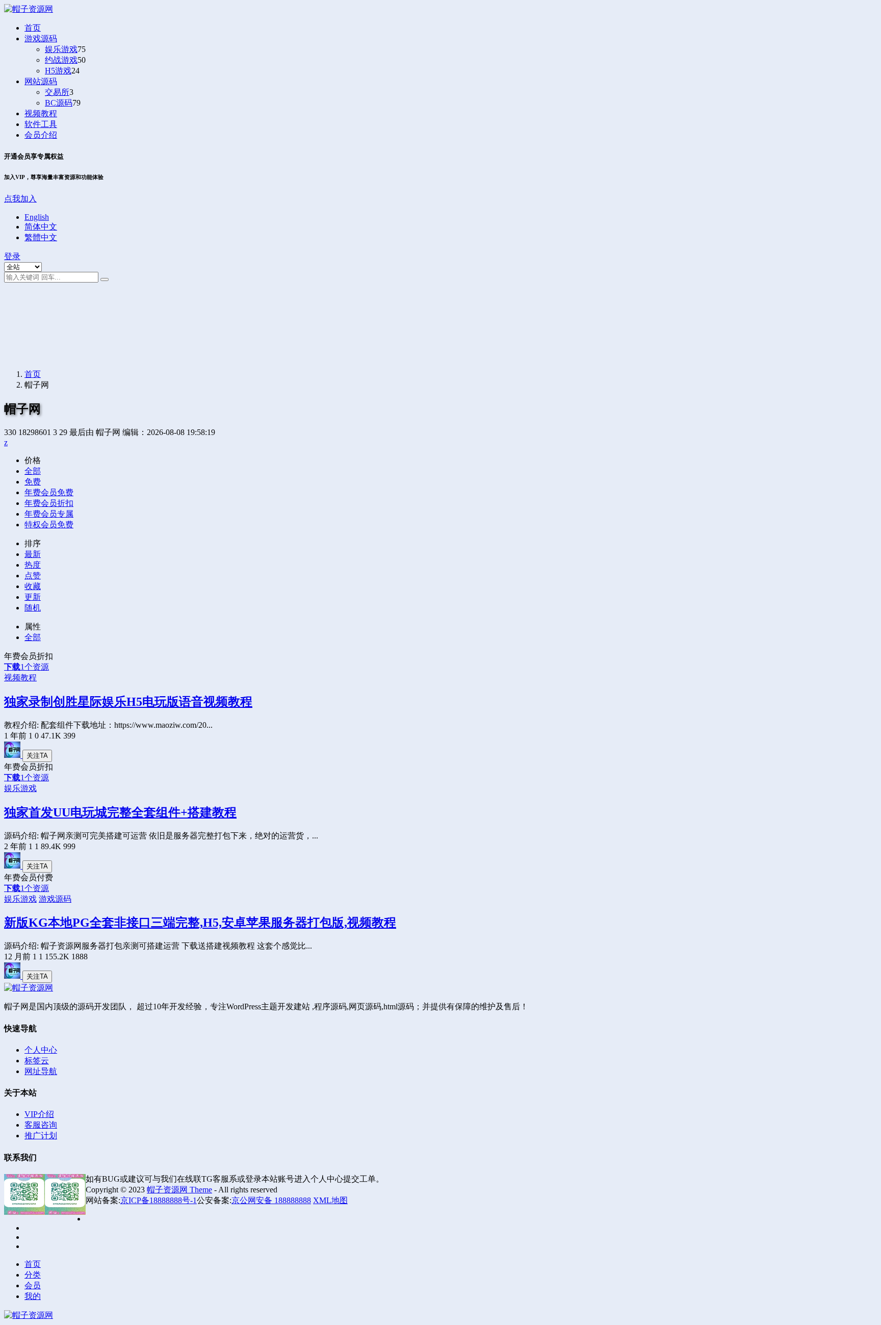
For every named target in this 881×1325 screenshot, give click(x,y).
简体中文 (40, 226)
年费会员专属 (48, 513)
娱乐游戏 (61, 49)
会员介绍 (40, 135)
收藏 (32, 586)
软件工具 (40, 124)
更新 (32, 597)
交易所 (57, 92)
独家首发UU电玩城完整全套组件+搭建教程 (120, 812)
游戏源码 (40, 38)
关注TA (37, 755)
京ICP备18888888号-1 (158, 1200)
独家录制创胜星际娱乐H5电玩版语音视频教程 (128, 701)
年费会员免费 (48, 492)
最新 (32, 554)
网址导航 (40, 1071)
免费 (32, 481)
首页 (32, 27)
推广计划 (40, 1135)
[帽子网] (13, 755)
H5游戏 (58, 70)
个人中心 (40, 1050)
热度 (32, 564)
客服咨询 (40, 1124)
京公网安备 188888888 (271, 1200)
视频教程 (40, 113)
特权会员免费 (48, 524)
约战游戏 (61, 60)
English (36, 217)
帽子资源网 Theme (179, 1189)
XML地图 (330, 1200)
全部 (32, 471)
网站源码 (40, 81)
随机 (32, 607)
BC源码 (58, 102)
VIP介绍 (39, 1114)
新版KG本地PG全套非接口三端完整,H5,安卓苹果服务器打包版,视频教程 (200, 922)
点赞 (32, 575)
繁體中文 (40, 237)
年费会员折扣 (48, 503)
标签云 (36, 1060)
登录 (12, 256)
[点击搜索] (104, 279)
